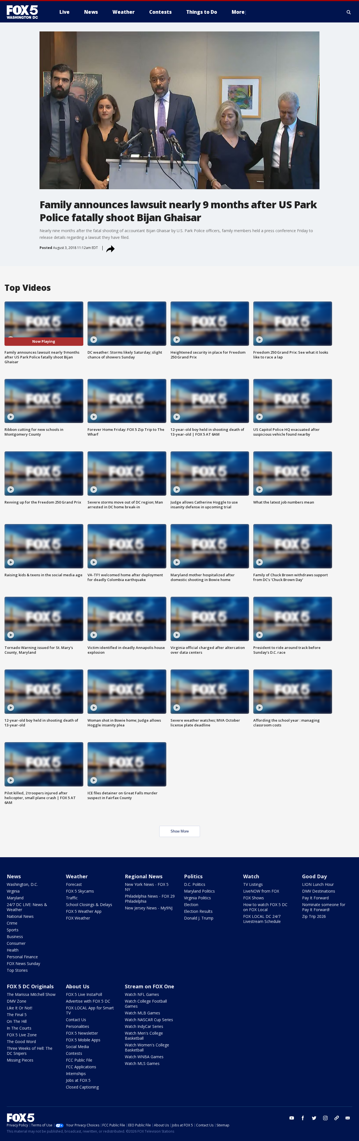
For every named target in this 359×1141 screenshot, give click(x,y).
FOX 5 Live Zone (22, 1034)
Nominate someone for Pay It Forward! (323, 907)
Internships (76, 1073)
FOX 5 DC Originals (30, 986)
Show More (180, 831)
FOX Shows (253, 897)
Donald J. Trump (198, 918)
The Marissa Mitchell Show (31, 994)
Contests (74, 1053)
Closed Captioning (82, 1087)
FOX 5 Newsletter (82, 1033)
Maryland (15, 897)
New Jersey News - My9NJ (148, 908)
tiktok (336, 1117)
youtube (291, 1117)
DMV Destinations (318, 891)
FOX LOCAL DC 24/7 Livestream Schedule (262, 919)
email (347, 1117)
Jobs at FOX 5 (78, 1080)
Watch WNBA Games (144, 1056)
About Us (77, 986)
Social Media (77, 1046)
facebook (302, 1117)
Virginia (13, 891)
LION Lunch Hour (318, 884)
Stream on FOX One (149, 986)
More (238, 12)
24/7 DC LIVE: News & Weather (27, 907)
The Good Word (21, 1041)
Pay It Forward (315, 897)
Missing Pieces (20, 1060)
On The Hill (17, 1021)
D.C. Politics (194, 884)
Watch (251, 876)
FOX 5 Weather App (84, 911)
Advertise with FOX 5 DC (88, 1001)
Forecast (74, 884)
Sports (13, 929)
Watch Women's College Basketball (147, 1047)
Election (191, 904)
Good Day (314, 876)
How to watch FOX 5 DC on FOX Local (265, 907)
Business (15, 936)
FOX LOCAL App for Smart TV (90, 1010)
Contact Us (76, 1019)
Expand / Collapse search (349, 12)
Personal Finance (22, 956)
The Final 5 (17, 1014)
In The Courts (19, 1028)
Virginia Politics (197, 897)
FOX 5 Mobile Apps (83, 1039)
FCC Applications (81, 1066)
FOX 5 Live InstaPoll (84, 994)
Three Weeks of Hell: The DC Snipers (29, 1051)
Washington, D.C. (22, 884)
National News (20, 916)
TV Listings (253, 884)
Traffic (72, 897)
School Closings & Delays (89, 904)
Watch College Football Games (146, 1003)
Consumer (16, 943)
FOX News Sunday (23, 963)
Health (13, 950)
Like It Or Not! (19, 1007)
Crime (12, 923)
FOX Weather (78, 918)
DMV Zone (16, 1001)
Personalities (77, 1026)
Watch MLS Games (142, 1063)
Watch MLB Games (142, 1013)
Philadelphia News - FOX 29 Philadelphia (150, 898)
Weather (77, 876)
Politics (193, 876)
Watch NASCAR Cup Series (149, 1019)
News (14, 876)
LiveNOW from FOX (261, 891)
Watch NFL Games (142, 994)
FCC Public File (79, 1060)
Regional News (143, 876)
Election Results (198, 911)
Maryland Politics (199, 891)
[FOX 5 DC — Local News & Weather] (25, 12)
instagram (325, 1117)
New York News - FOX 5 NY (147, 887)
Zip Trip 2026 (314, 916)
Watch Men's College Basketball (144, 1035)
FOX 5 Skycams (80, 891)
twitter (314, 1117)
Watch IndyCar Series (144, 1026)
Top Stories (17, 970)
